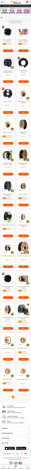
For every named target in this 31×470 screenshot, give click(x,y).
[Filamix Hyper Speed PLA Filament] (23, 278)
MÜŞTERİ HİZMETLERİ (7, 433)
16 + (22, 36)
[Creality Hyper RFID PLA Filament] (8, 186)
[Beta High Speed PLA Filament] (23, 93)
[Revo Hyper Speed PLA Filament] (23, 309)
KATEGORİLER (5, 438)
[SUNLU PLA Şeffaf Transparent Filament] (8, 62)
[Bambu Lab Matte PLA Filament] (8, 32)
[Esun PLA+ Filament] (23, 186)
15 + (6, 283)
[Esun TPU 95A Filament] (23, 248)
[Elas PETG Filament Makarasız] (23, 62)
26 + (7, 97)
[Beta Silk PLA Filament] (8, 371)
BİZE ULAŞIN (5, 443)
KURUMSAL (5, 428)
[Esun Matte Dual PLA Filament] (23, 217)
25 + (22, 67)
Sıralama (19, 22)
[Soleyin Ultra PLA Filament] (8, 217)
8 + (6, 67)
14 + (6, 252)
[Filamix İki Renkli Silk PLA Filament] (8, 309)
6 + (6, 313)
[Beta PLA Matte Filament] (23, 371)
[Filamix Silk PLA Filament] (8, 340)
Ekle (8, 50)
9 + (6, 159)
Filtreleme (12, 22)
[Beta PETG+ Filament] (23, 340)
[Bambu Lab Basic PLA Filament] (8, 278)
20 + (22, 313)
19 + (22, 190)
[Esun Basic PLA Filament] (8, 248)
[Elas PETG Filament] (8, 93)
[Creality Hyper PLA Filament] (23, 124)
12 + (6, 36)
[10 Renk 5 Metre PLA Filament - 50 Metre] (23, 32)
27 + (22, 283)
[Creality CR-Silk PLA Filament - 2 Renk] (8, 155)
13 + (22, 97)
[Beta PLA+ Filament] (8, 124)
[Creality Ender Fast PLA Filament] (23, 155)
